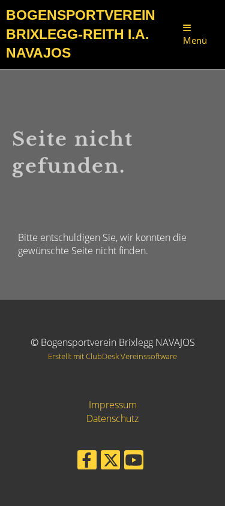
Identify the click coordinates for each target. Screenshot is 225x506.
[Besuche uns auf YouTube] (133, 462)
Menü (195, 40)
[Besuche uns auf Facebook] (87, 462)
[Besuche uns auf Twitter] (110, 462)
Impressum (113, 404)
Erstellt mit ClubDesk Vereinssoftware (112, 356)
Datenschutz (112, 418)
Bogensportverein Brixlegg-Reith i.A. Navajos (80, 34)
